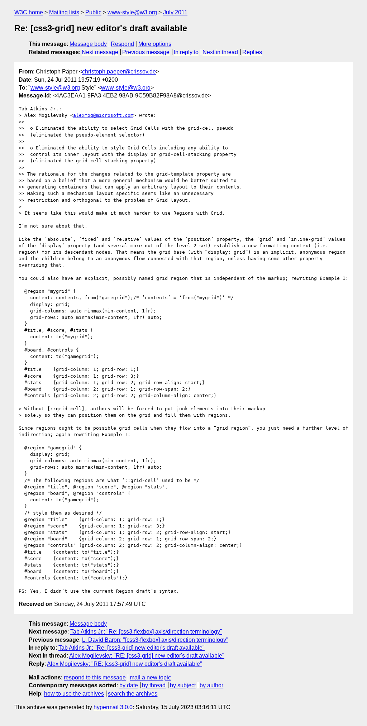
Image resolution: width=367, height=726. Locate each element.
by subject (183, 685)
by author (211, 685)
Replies (252, 52)
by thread (154, 685)
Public (93, 12)
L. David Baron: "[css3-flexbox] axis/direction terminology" (155, 640)
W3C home (28, 12)
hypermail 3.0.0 (113, 707)
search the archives (132, 694)
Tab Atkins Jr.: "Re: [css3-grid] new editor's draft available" (131, 648)
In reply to (186, 52)
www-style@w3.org (132, 12)
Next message (100, 52)
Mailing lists (64, 12)
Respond (122, 44)
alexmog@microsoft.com (103, 115)
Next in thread (220, 52)
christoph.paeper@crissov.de (119, 71)
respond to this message (95, 677)
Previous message (146, 52)
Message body (88, 44)
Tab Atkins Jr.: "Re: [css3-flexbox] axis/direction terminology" (146, 632)
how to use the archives (74, 694)
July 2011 (175, 12)
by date (128, 685)
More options (154, 44)
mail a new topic (150, 677)
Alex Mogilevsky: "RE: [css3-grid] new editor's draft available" (146, 656)
